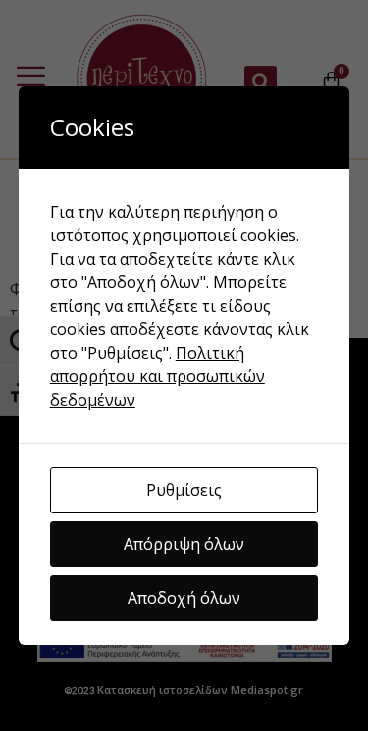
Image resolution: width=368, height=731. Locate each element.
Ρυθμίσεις (184, 490)
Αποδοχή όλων (184, 598)
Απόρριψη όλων (184, 544)
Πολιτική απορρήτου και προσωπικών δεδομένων (157, 376)
